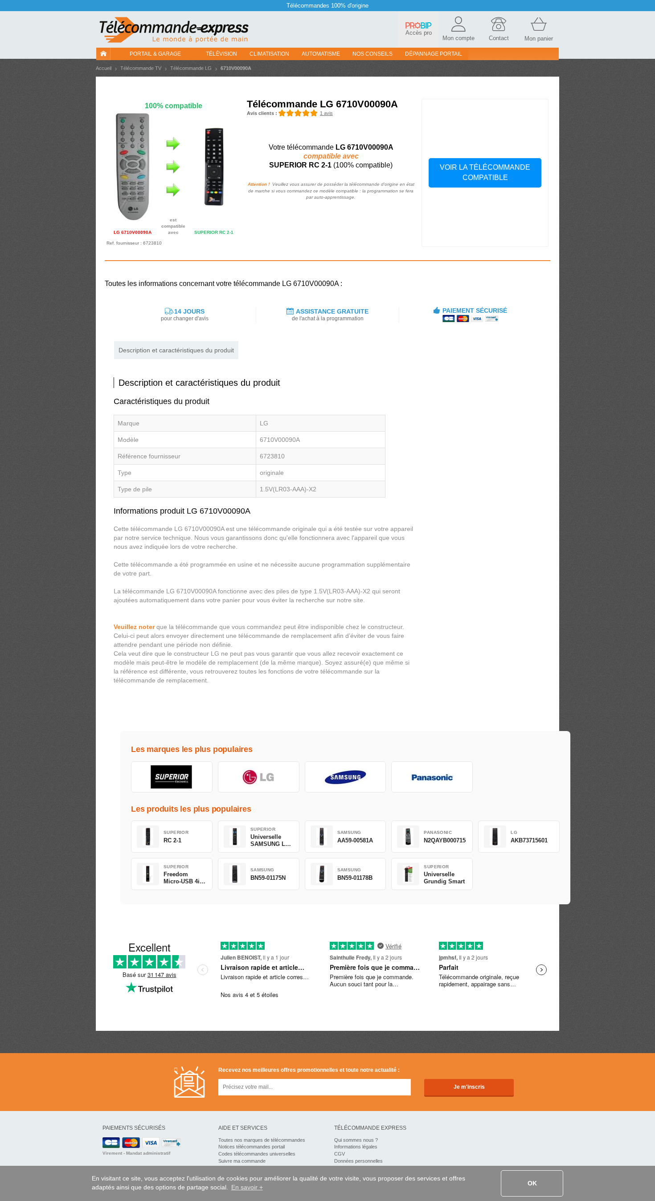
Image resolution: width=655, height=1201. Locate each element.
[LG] (258, 776)
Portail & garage (155, 54)
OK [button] (532, 1183)
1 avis (326, 113)
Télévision (221, 54)
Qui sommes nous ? (356, 1140)
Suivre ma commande (242, 1161)
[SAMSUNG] (345, 776)
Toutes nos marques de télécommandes (261, 1140)
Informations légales (355, 1146)
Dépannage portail (433, 54)
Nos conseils (372, 54)
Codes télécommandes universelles (256, 1153)
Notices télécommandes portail (251, 1146)
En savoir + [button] (247, 1187)
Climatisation (269, 54)
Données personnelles (358, 1161)
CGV (339, 1153)
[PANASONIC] (432, 776)
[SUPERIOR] (172, 776)
